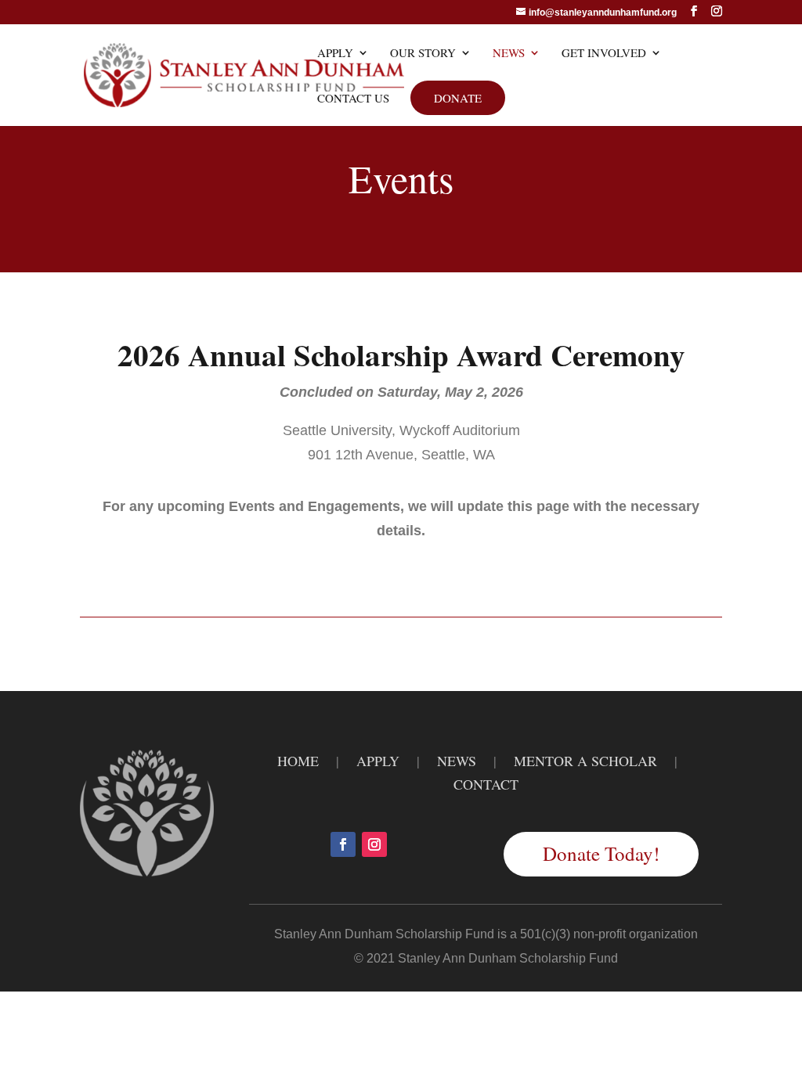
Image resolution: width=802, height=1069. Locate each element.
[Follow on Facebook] (343, 844)
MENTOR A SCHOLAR (585, 760)
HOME (298, 760)
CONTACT (485, 784)
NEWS (456, 760)
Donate (458, 98)
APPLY (377, 760)
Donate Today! (601, 853)
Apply (335, 53)
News (509, 53)
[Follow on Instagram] (374, 844)
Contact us (353, 99)
